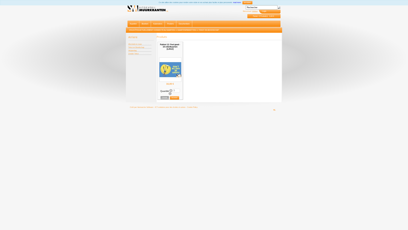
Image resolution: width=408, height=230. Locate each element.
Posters (170, 24)
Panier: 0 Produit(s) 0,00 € (263, 16)
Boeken (145, 24)
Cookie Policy (192, 107)
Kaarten (133, 24)
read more (237, 2)
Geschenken (184, 24)
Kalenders (157, 24)
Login (264, 11)
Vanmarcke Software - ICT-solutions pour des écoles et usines (161, 107)
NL (167, 11)
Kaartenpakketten (187, 30)
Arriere (132, 37)
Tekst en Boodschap (209, 30)
